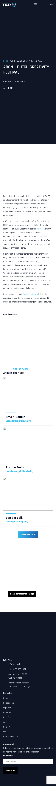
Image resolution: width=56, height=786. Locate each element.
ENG (52, 4)
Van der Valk (14, 518)
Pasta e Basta (15, 467)
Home (5, 61)
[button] (44, 5)
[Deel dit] (21, 314)
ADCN (39, 228)
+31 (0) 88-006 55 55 (17, 669)
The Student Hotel (31, 294)
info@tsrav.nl (14, 664)
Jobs (5, 722)
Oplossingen (8, 703)
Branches (7, 712)
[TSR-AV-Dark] (9, 4)
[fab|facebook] (28, 784)
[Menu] (35, 4)
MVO (5, 731)
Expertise (7, 707)
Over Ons (7, 717)
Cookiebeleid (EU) (10, 736)
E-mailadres (9, 755)
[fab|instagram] (33, 784)
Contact (6, 727)
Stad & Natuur (15, 417)
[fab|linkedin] (23, 784)
